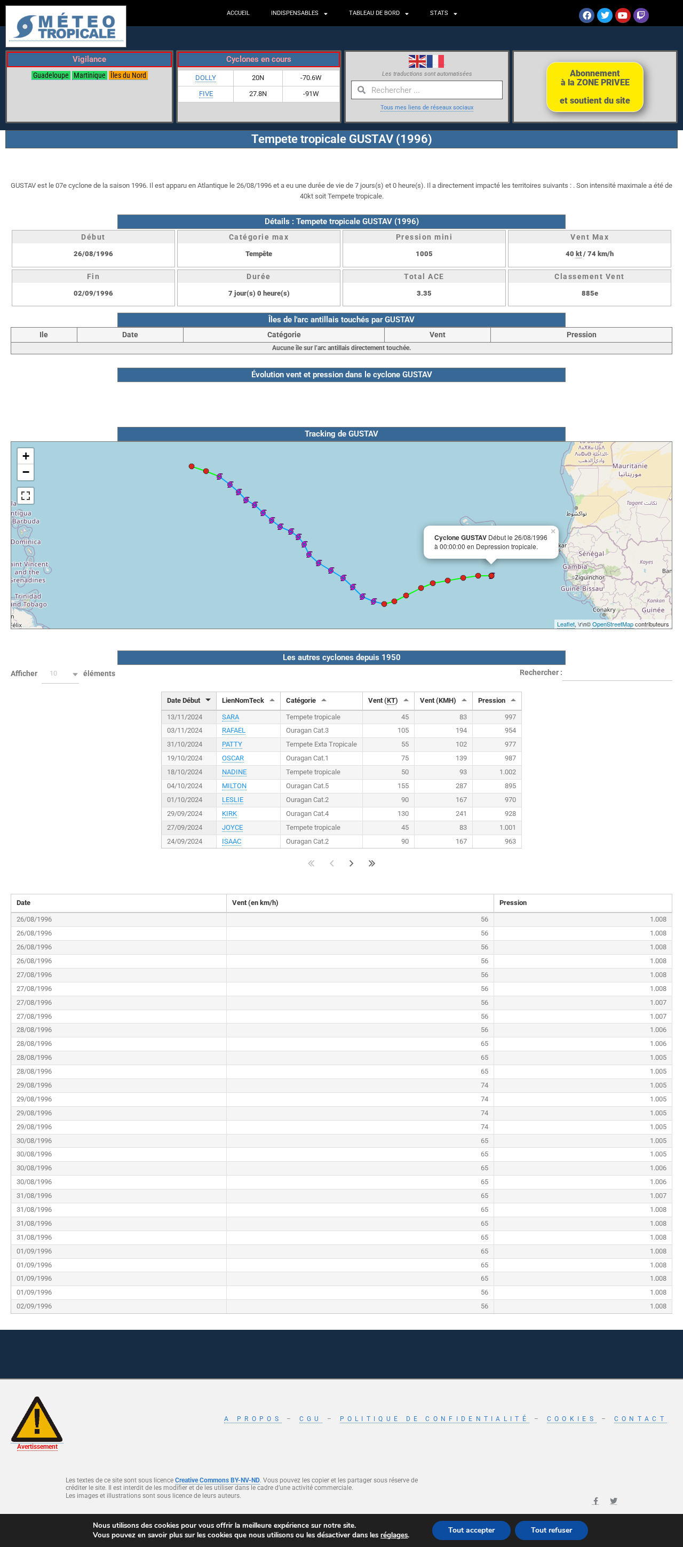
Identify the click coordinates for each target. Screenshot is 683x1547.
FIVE (206, 94)
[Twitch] (641, 15)
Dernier (372, 863)
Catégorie (301, 700)
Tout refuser (551, 1530)
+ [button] (25, 456)
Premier (311, 863)
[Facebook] (586, 15)
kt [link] (579, 254)
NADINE (234, 772)
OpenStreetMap (612, 624)
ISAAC (231, 841)
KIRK (229, 814)
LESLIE (232, 800)
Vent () (383, 700)
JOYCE (232, 827)
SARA (230, 717)
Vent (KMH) (438, 700)
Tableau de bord (374, 13)
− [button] (25, 472)
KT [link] (391, 700)
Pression (491, 700)
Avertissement (37, 1446)
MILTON (234, 786)
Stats (439, 13)
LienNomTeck (243, 700)
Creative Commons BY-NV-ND (217, 1480)
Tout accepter (471, 1530)
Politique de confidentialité (434, 1419)
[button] (60, 674)
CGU (310, 1419)
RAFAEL (233, 730)
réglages (394, 1535)
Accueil (238, 13)
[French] (436, 60)
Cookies (572, 1419)
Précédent (332, 863)
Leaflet (566, 624)
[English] (418, 60)
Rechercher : (541, 672)
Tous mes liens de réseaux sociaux (426, 107)
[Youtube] (623, 15)
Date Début (183, 700)
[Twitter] (605, 15)
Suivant (352, 863)
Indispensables (295, 13)
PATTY (232, 744)
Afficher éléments (63, 673)
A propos (252, 1419)
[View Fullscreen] (26, 496)
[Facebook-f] (595, 1501)
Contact (640, 1419)
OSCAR (233, 758)
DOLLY (205, 78)
